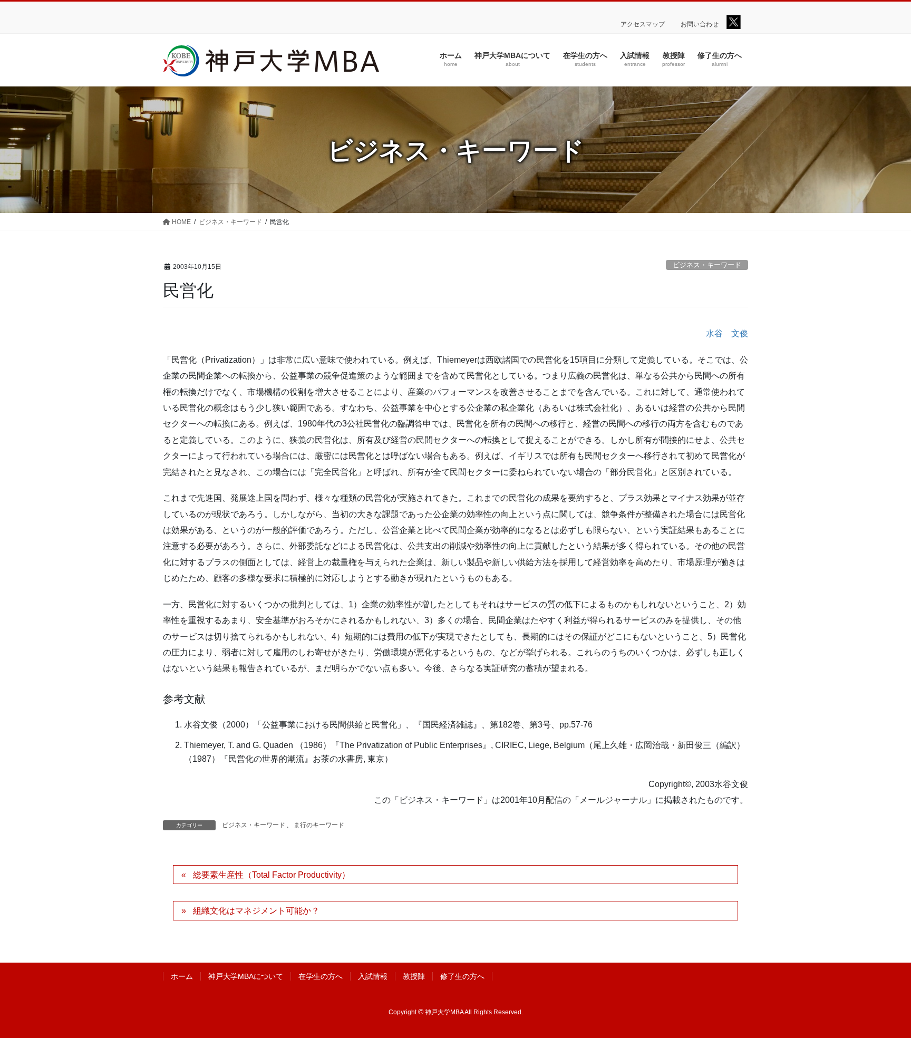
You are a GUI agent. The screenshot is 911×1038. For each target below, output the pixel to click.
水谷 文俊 (727, 333)
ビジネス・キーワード (707, 265)
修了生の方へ (462, 976)
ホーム (182, 976)
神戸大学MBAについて (245, 976)
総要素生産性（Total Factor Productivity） (271, 874)
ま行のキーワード (319, 825)
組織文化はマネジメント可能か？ (256, 910)
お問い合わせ (700, 24)
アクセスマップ (643, 24)
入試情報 (372, 976)
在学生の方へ (320, 976)
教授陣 (414, 976)
